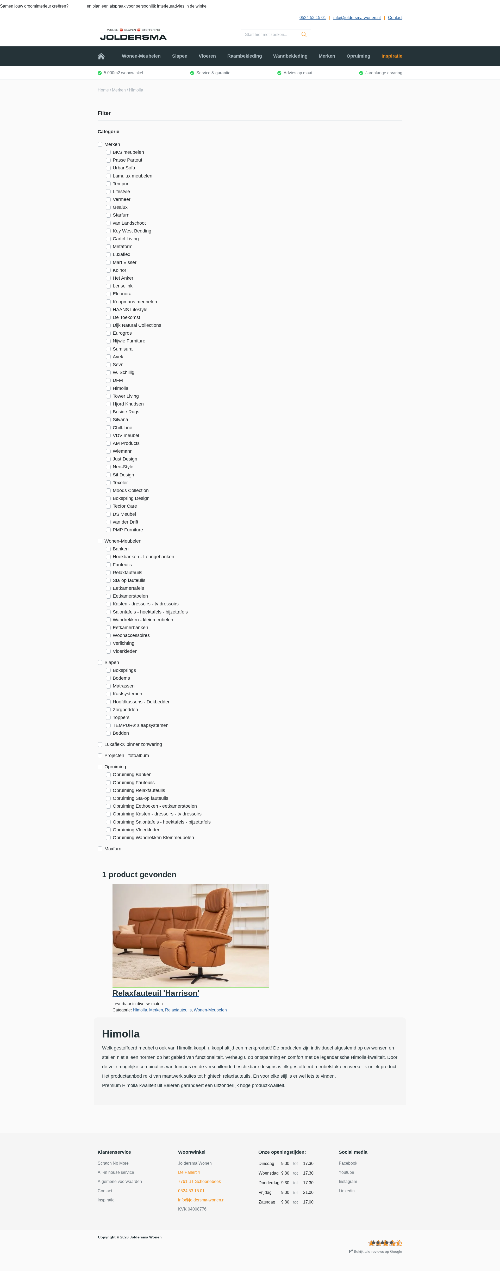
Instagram (348, 1181)
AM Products (126, 443)
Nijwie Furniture (129, 340)
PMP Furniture (128, 529)
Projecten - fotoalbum (126, 755)
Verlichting (123, 643)
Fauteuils (122, 564)
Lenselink (123, 285)
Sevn (118, 364)
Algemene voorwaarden (120, 1181)
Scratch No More (113, 1163)
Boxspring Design (131, 498)
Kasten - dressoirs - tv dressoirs (146, 603)
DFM (118, 380)
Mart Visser (124, 262)
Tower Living (126, 396)
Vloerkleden (125, 651)
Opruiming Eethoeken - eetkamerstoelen (155, 806)
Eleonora (122, 293)
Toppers (121, 717)
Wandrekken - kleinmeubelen (143, 619)
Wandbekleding (290, 56)
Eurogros (122, 333)
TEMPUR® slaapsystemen (140, 725)
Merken (327, 56)
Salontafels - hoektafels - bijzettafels (150, 612)
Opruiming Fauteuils (134, 782)
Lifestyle (121, 191)
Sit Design (123, 474)
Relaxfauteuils (127, 572)
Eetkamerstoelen (130, 596)
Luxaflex (121, 254)
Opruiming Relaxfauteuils (139, 790)
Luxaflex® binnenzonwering (133, 744)
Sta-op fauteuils (129, 580)
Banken (121, 548)
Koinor (119, 270)
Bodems (121, 678)
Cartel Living (126, 238)
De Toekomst (126, 317)
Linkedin (347, 1191)
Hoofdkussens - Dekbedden (142, 701)
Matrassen (124, 686)
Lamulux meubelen (132, 176)
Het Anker (123, 278)
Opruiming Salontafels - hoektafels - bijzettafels (162, 822)
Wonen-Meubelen (141, 56)
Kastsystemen (127, 693)
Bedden (121, 733)
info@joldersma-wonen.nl (357, 17)
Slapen (180, 56)
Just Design (125, 459)
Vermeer (121, 199)
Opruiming (358, 56)
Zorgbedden (125, 709)
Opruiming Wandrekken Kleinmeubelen (153, 837)
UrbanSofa (124, 167)
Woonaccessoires (131, 635)
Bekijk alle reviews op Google (377, 1251)
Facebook (348, 1163)
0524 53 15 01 (312, 17)
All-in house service (116, 1172)
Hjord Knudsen (128, 404)
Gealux (120, 207)
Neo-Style (123, 466)
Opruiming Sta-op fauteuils (140, 798)
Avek (118, 356)
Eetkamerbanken (130, 627)
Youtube (346, 1172)
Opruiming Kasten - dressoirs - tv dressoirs (157, 813)
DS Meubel (124, 514)
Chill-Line (122, 427)
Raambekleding (244, 56)
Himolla (120, 388)
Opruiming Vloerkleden (136, 829)
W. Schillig (123, 372)
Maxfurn (112, 848)
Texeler (120, 482)
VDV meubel (126, 435)
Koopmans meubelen (135, 301)
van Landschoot (129, 223)
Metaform (123, 246)
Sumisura (123, 349)
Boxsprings (124, 670)
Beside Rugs (126, 411)
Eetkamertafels (128, 588)
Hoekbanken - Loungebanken (143, 556)
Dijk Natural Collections (137, 325)
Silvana (120, 419)
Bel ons (78, 6)
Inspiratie (392, 56)
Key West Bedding (132, 231)
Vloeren (207, 56)
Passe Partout (127, 160)
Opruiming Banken (132, 774)
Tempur (120, 183)
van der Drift (125, 522)
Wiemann (123, 451)
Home (104, 56)
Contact (395, 17)
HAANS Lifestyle (130, 309)
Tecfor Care (125, 506)
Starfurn (121, 215)
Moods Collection (131, 490)
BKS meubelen (128, 152)
